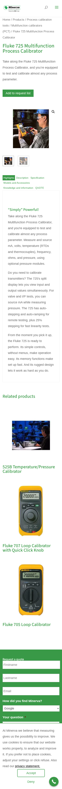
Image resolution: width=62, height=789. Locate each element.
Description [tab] (22, 177)
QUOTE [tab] (39, 187)
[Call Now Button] (54, 781)
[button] (53, 112)
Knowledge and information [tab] (18, 187)
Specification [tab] (37, 177)
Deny (31, 781)
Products (18, 19)
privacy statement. (27, 766)
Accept (31, 773)
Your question (14, 717)
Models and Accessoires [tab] (16, 182)
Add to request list (18, 93)
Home (6, 19)
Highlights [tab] (8, 177)
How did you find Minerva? (22, 701)
